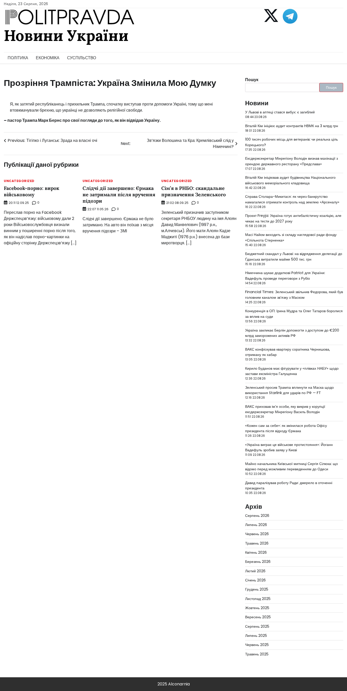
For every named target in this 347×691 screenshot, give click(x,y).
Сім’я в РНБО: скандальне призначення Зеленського (193, 191)
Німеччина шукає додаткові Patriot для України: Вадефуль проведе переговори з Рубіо (285, 275)
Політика (18, 58)
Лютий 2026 (255, 571)
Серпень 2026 (257, 515)
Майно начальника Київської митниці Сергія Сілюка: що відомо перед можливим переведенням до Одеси (291, 466)
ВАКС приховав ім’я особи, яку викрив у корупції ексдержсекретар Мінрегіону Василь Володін (285, 409)
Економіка (47, 58)
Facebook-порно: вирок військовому (31, 191)
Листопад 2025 (258, 598)
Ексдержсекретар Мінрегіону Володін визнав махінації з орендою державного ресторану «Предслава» (291, 161)
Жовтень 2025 (257, 607)
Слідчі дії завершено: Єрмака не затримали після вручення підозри (119, 194)
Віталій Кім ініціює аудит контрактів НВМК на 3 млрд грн (291, 125)
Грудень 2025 (256, 589)
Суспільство (81, 58)
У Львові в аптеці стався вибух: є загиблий (280, 112)
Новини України (66, 35)
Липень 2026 (256, 524)
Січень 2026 (255, 580)
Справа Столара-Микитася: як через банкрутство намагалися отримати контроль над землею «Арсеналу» (292, 199)
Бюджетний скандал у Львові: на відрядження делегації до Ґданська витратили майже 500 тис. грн (293, 256)
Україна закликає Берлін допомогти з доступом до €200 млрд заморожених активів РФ (292, 333)
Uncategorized (19, 181)
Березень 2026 (258, 561)
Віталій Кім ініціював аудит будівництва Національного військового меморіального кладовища (290, 180)
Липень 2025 (256, 635)
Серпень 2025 (257, 626)
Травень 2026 (257, 543)
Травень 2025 (257, 654)
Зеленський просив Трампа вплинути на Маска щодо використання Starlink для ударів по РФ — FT (289, 390)
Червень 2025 (257, 644)
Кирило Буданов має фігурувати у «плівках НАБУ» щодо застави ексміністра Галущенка (292, 371)
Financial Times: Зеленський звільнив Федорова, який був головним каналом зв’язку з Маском (294, 294)
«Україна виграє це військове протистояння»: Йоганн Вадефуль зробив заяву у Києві (289, 447)
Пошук (251, 80)
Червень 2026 (257, 533)
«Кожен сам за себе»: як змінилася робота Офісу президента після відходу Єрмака (286, 428)
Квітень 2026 (256, 552)
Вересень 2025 (258, 617)
